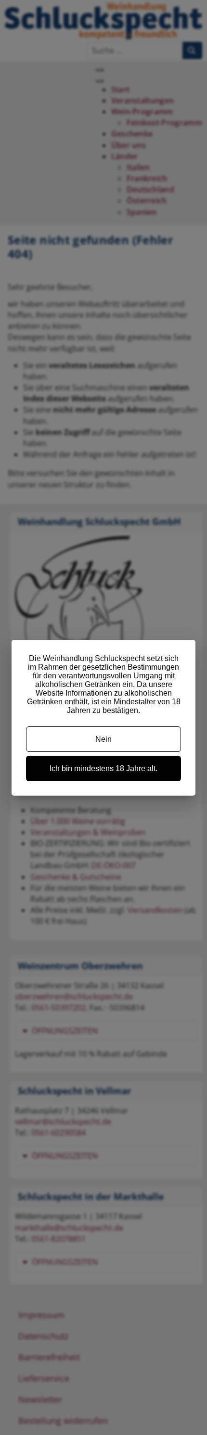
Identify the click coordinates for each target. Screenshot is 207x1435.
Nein (103, 739)
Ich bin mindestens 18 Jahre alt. (103, 768)
